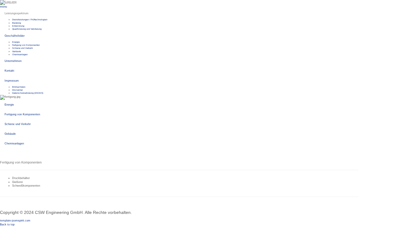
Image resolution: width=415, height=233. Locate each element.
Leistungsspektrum (17, 13)
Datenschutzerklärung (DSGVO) (27, 93)
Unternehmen (13, 60)
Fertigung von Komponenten (26, 45)
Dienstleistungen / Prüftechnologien (29, 19)
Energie (16, 42)
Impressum (12, 80)
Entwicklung (18, 26)
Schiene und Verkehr (22, 48)
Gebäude (16, 51)
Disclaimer (17, 90)
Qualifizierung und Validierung (27, 29)
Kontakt (9, 70)
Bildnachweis (19, 87)
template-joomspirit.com (15, 220)
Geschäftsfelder (15, 35)
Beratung (16, 23)
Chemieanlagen (20, 54)
